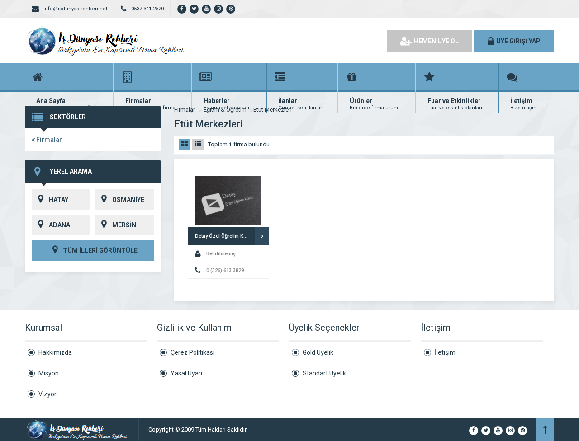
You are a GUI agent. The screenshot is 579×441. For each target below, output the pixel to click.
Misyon (48, 373)
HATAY (58, 199)
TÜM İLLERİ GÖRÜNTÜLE (100, 250)
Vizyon (48, 394)
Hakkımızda (55, 352)
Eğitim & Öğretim (225, 109)
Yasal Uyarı (186, 373)
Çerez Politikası (192, 352)
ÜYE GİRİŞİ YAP (518, 41)
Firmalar (48, 139)
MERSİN (124, 225)
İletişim (445, 352)
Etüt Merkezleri (272, 109)
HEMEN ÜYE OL (436, 41)
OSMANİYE (128, 199)
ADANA (59, 225)
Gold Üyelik (318, 352)
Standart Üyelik (324, 373)
